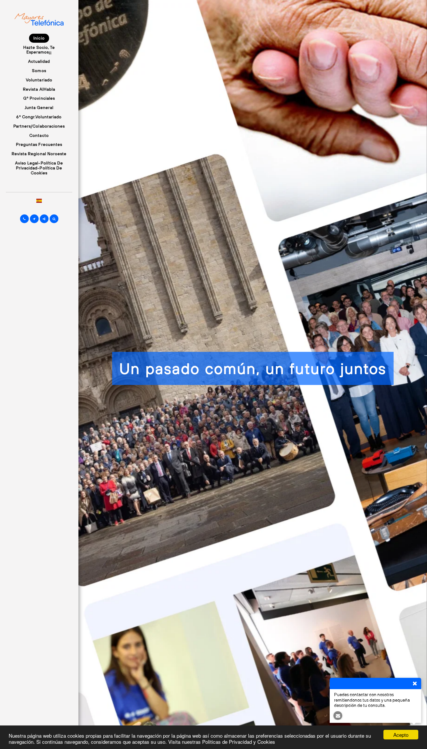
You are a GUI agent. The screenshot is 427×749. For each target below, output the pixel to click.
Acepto (400, 734)
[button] (24, 218)
